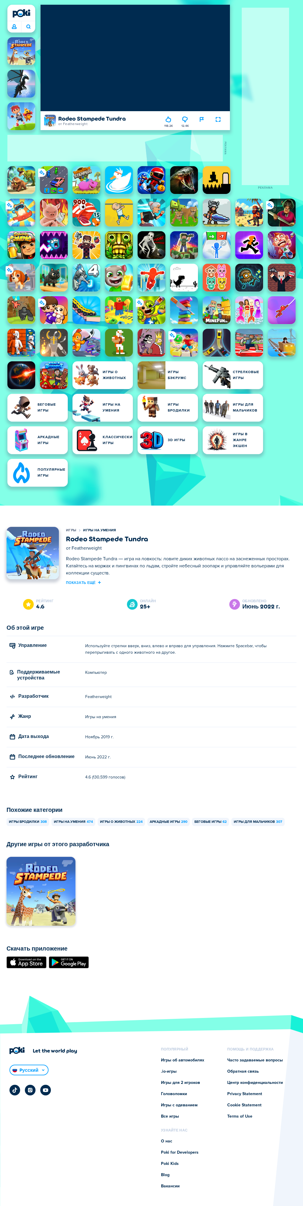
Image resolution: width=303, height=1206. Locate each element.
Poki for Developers (180, 1152)
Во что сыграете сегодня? (28, 27)
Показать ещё (81, 582)
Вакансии (170, 1186)
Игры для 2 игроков (180, 1083)
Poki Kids (170, 1164)
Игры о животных (121, 822)
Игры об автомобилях (182, 1060)
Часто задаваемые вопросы (255, 1060)
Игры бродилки (28, 822)
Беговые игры (210, 822)
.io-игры (169, 1071)
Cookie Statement (244, 1105)
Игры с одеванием (179, 1105)
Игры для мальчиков (258, 822)
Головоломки (174, 1094)
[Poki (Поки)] (21, 13)
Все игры (170, 1116)
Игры (71, 530)
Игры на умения (99, 530)
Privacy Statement (244, 1094)
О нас (166, 1141)
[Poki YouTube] (45, 1090)
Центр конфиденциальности (255, 1083)
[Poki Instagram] (30, 1090)
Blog (165, 1175)
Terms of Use (239, 1116)
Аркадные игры (168, 822)
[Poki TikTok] (14, 1090)
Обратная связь (243, 1071)
